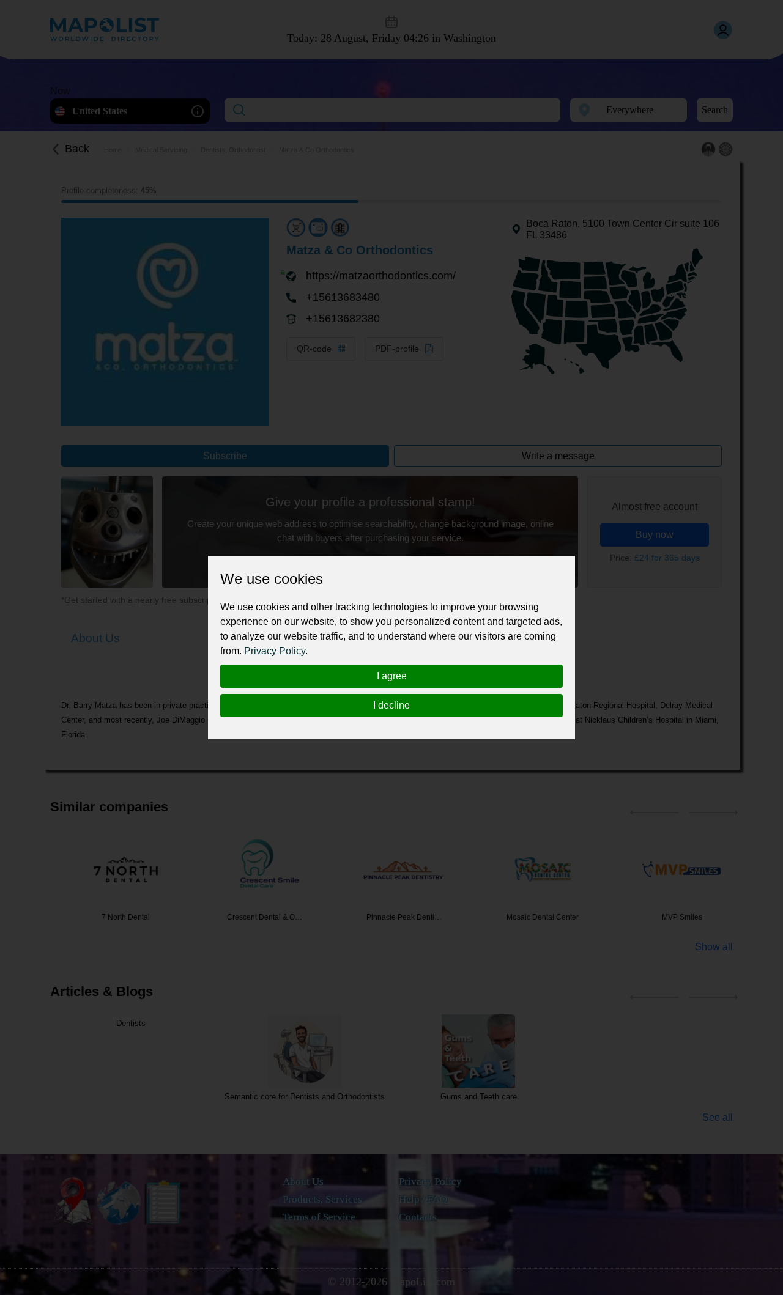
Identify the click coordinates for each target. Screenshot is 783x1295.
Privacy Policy (274, 651)
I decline (391, 705)
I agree (392, 676)
